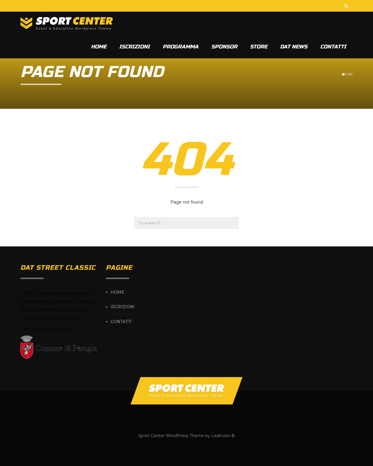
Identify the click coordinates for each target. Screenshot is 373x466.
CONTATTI (333, 46)
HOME (98, 46)
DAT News (293, 46)
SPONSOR (224, 46)
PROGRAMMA (180, 46)
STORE (258, 46)
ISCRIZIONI (134, 46)
